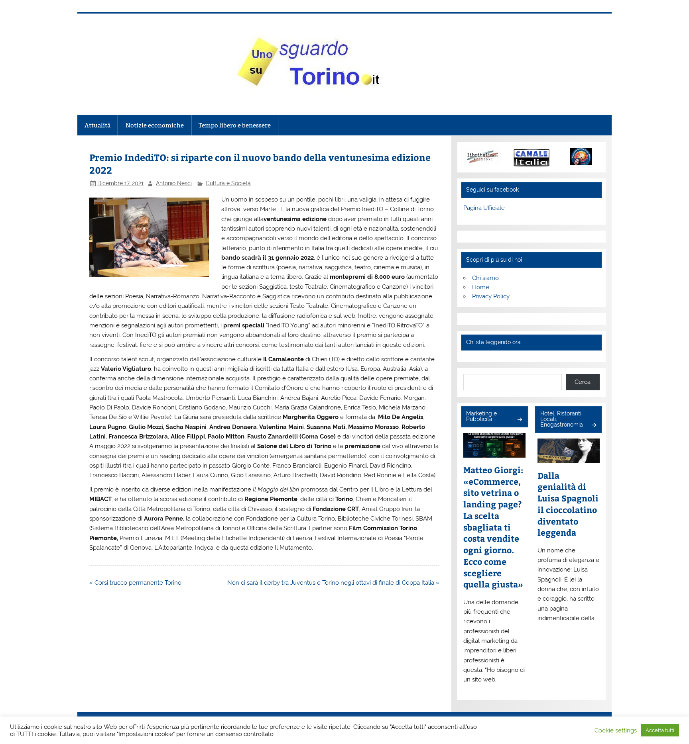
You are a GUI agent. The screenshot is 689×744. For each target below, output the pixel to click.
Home (480, 287)
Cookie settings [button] (616, 730)
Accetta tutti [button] (660, 730)
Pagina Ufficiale (484, 207)
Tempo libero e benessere (235, 125)
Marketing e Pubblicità (481, 416)
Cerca (583, 382)
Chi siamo (485, 278)
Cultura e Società (228, 183)
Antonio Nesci (174, 183)
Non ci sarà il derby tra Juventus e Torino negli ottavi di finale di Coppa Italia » (333, 582)
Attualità (97, 125)
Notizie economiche (155, 125)
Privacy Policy (491, 296)
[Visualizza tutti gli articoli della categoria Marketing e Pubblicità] (519, 420)
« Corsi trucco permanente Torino (135, 582)
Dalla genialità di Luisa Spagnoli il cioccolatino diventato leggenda (567, 504)
